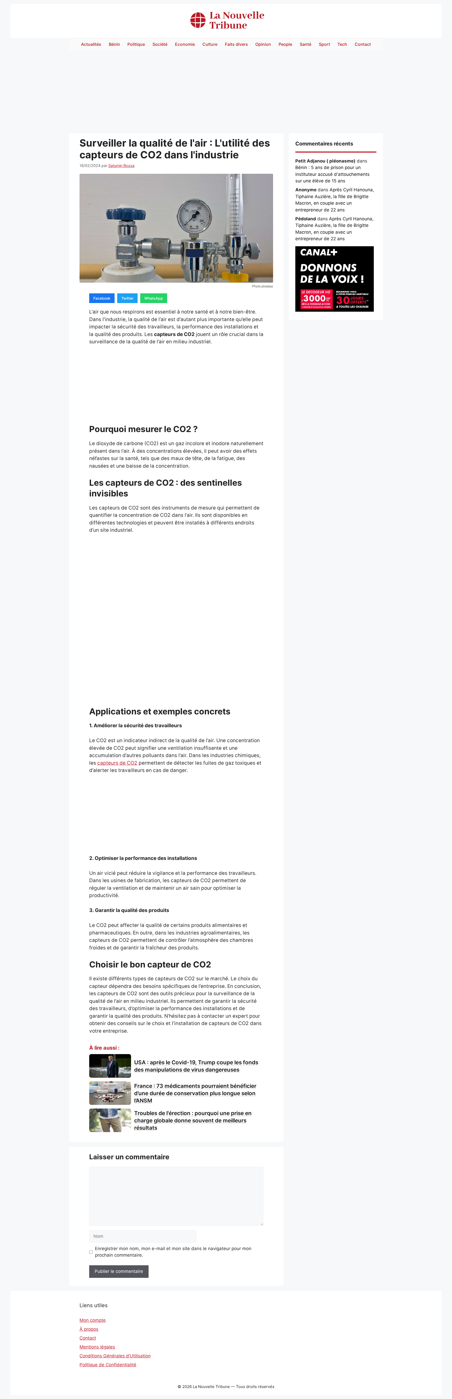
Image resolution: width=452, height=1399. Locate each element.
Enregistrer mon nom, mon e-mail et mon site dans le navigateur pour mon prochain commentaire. (173, 1252)
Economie (185, 44)
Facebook (101, 298)
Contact (363, 44)
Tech (342, 44)
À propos (89, 1329)
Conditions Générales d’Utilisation (115, 1355)
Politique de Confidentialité (108, 1364)
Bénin (114, 44)
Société (159, 44)
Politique (136, 44)
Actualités (91, 44)
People (285, 44)
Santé (305, 44)
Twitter (127, 298)
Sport (324, 44)
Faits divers (236, 44)
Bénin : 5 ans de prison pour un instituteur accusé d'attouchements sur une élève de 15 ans (332, 174)
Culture (209, 44)
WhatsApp (153, 298)
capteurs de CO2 (117, 763)
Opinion (263, 44)
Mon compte (93, 1320)
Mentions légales (97, 1347)
